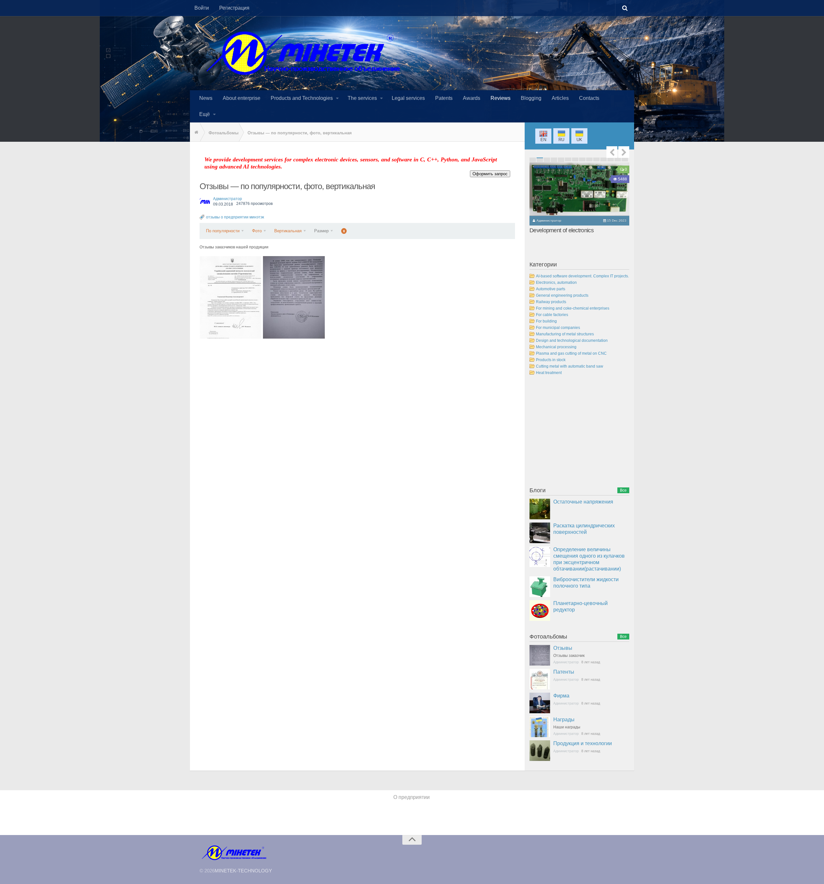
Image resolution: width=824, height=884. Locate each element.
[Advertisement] (577, 432)
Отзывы (562, 648)
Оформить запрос (490, 173)
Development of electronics (561, 230)
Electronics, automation (556, 282)
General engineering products (562, 295)
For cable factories (552, 314)
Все (623, 490)
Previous (611, 152)
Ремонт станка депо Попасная (294, 297)
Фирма (561, 695)
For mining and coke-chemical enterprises (572, 308)
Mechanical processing (556, 347)
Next (623, 152)
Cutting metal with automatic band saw (569, 366)
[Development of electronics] (579, 189)
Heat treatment (549, 372)
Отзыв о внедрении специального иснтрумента (230, 297)
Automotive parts (550, 289)
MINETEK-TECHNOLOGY (243, 870)
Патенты (563, 672)
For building (546, 321)
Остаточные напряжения (583, 501)
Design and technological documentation (572, 340)
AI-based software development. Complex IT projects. (582, 276)
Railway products (551, 302)
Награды (564, 719)
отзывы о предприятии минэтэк (235, 217)
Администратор (227, 199)
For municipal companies (558, 327)
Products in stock (551, 360)
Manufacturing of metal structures (565, 334)
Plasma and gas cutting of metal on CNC (571, 353)
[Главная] (195, 132)
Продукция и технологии (582, 743)
